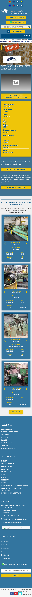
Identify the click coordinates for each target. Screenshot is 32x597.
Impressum (5, 480)
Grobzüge (7, 53)
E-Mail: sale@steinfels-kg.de (12, 522)
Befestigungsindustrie (9, 432)
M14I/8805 (16, 341)
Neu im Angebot (6, 443)
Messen (3, 477)
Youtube (6, 541)
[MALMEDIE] (12, 59)
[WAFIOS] (2, 40)
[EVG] (9, 42)
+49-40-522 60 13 (18, 17)
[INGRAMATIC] (3, 42)
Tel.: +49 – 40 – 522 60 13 (12, 516)
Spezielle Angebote (8, 448)
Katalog (4, 440)
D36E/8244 (16, 390)
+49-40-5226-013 (18, 22)
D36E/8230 (16, 293)
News (3, 474)
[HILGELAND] (16, 42)
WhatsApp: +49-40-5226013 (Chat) (15, 519)
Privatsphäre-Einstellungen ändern (14, 485)
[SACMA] (8, 40)
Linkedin (6, 548)
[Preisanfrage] (27, 243)
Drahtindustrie (6, 429)
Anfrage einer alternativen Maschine (16, 96)
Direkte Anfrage (17, 187)
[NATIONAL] (25, 42)
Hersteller (5, 437)
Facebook (6, 545)
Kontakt (4, 461)
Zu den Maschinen (17, 169)
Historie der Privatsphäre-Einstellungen (11, 489)
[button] (26, 36)
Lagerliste (5, 445)
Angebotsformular (8, 466)
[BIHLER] (30, 40)
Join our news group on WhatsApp (15, 564)
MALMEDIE (16, 412)
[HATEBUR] (16, 40)
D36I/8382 (16, 244)
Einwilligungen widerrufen (11, 493)
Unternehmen (6, 472)
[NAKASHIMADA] (29, 42)
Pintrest (6, 555)
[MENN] (24, 40)
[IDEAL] (22, 42)
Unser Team (5, 469)
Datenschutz (6, 483)
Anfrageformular (7, 464)
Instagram (6, 558)
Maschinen (5, 434)
